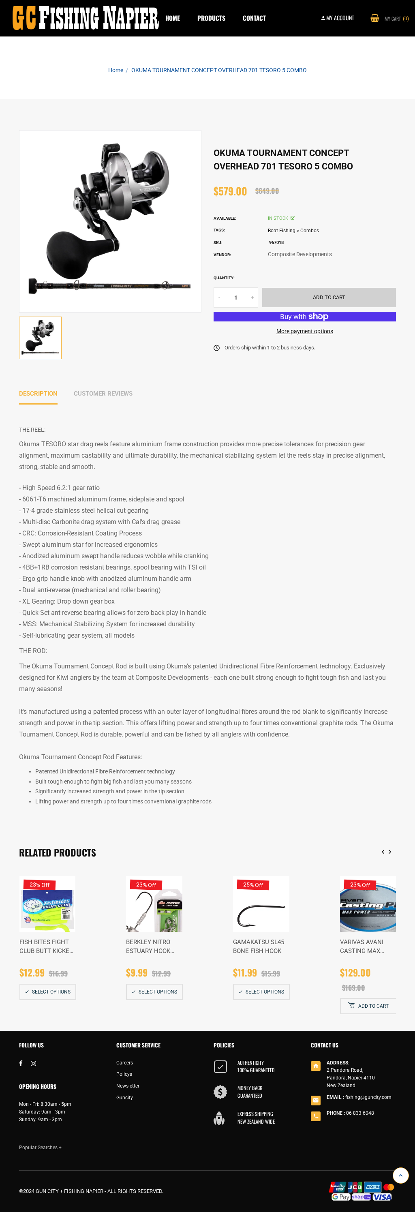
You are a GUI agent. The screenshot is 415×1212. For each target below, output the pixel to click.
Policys (124, 1074)
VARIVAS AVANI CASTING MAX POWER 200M (361, 946)
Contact (254, 17)
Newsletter (127, 1086)
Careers (124, 1063)
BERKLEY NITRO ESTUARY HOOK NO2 (148, 946)
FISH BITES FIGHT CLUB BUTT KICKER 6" (46, 946)
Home (172, 17)
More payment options (304, 331)
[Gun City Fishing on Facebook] (21, 1064)
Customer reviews (103, 393)
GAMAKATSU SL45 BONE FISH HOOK (258, 946)
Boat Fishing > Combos (293, 230)
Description (38, 393)
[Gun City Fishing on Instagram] (33, 1064)
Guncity (124, 1097)
